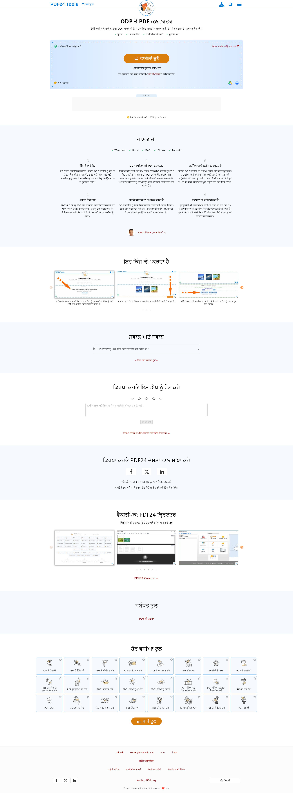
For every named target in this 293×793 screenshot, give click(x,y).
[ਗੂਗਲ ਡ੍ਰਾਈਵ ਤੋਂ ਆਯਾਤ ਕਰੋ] (230, 83)
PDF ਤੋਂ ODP (146, 618)
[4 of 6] (148, 569)
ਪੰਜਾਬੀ (227, 780)
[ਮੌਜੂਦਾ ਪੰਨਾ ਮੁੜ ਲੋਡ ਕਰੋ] (146, 8)
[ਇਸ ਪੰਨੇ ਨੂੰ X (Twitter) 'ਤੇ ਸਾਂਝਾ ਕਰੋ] (146, 471)
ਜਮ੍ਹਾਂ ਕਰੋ (146, 422)
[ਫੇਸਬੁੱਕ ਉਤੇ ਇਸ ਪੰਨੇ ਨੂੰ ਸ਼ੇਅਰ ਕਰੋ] (131, 471)
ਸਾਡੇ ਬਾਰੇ (119, 752)
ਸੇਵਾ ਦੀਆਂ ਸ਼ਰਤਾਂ (154, 74)
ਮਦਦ (162, 752)
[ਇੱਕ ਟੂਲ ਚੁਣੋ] (239, 4)
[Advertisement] (146, 104)
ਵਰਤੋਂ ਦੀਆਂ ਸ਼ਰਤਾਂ (133, 769)
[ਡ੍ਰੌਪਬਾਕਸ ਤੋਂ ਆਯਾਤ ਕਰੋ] (237, 83)
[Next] (241, 287)
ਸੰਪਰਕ (174, 752)
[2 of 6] (140, 569)
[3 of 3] (150, 309)
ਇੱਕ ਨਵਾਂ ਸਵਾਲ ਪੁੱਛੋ (146, 360)
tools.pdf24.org (146, 780)
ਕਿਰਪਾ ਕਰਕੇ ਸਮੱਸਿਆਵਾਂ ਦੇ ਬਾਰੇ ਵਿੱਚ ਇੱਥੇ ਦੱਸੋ (145, 433)
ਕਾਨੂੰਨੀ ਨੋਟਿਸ (113, 769)
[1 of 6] (137, 569)
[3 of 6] (144, 569)
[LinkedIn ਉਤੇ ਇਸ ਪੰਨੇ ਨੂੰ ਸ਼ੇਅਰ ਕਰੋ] (162, 471)
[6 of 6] (156, 569)
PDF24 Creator (144, 578)
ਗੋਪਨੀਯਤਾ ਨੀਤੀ (154, 769)
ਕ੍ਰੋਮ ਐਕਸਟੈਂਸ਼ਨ (146, 760)
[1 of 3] (142, 309)
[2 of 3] (146, 309)
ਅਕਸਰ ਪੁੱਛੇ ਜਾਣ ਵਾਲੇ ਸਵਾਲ (142, 752)
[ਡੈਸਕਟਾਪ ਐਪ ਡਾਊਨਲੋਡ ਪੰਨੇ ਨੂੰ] (222, 4)
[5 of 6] (152, 569)
